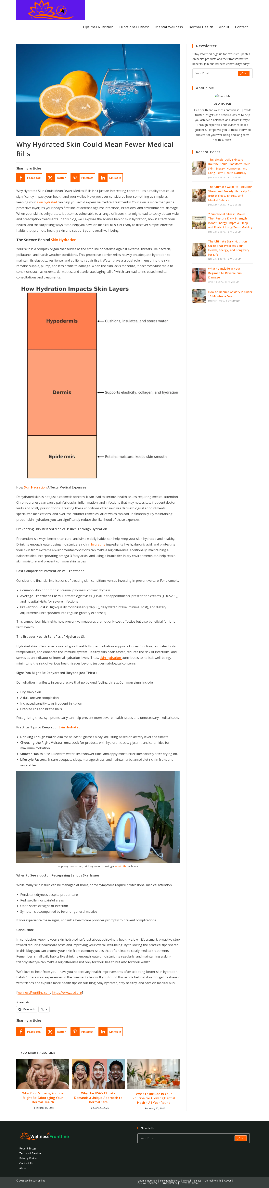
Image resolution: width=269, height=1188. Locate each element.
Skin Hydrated (70, 727)
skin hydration (111, 657)
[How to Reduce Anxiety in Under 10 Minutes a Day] (199, 296)
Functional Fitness (170, 1180)
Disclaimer (153, 1183)
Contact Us (26, 1163)
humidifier (121, 866)
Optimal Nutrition (147, 1180)
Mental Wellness (192, 1180)
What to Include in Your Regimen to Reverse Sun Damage (225, 273)
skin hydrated (47, 202)
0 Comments (234, 177)
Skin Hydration (35, 487)
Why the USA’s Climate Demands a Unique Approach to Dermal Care (98, 1097)
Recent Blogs (27, 1148)
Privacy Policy (28, 1158)
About (23, 1168)
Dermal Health (213, 1180)
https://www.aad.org (67, 992)
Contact (141, 1183)
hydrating (98, 544)
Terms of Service (30, 1153)
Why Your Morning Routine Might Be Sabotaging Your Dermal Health (43, 1097)
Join (244, 73)
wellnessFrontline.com (34, 992)
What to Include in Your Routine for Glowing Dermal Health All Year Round (154, 1098)
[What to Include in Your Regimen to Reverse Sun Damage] (199, 275)
